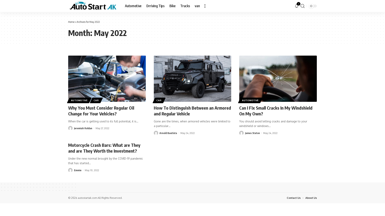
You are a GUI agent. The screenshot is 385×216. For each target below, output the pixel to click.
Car (96, 100)
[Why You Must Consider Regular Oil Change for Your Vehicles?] (107, 79)
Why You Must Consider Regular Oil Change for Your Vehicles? (101, 110)
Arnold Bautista (168, 133)
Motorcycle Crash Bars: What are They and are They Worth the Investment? (104, 148)
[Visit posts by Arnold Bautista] (156, 133)
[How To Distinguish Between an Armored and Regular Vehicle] (192, 79)
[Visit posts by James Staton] (241, 133)
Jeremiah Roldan (83, 128)
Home (71, 21)
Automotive (79, 100)
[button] (205, 6)
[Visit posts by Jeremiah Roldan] (70, 128)
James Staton (252, 133)
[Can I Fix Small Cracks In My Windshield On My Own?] (278, 79)
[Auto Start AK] (93, 6)
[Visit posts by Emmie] (70, 170)
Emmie (77, 170)
